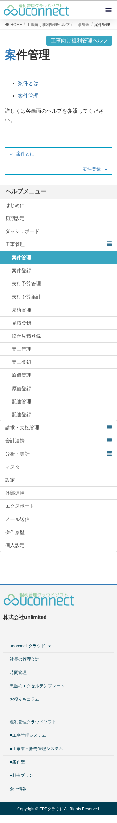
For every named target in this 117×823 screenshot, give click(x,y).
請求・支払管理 (22, 427)
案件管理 (28, 96)
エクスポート (19, 506)
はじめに (15, 205)
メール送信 (17, 519)
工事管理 (15, 244)
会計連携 (15, 440)
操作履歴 (15, 532)
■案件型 (17, 762)
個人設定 (15, 545)
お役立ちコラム (24, 699)
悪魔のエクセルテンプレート (37, 685)
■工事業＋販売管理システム (36, 748)
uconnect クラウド (27, 645)
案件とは (28, 83)
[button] (108, 10)
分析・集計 (17, 454)
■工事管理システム (28, 735)
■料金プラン (21, 775)
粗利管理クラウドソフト (33, 722)
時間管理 (18, 672)
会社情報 (18, 788)
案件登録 (92, 168)
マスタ (12, 467)
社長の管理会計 (24, 659)
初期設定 (15, 218)
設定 (10, 480)
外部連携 (15, 493)
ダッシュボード (22, 231)
